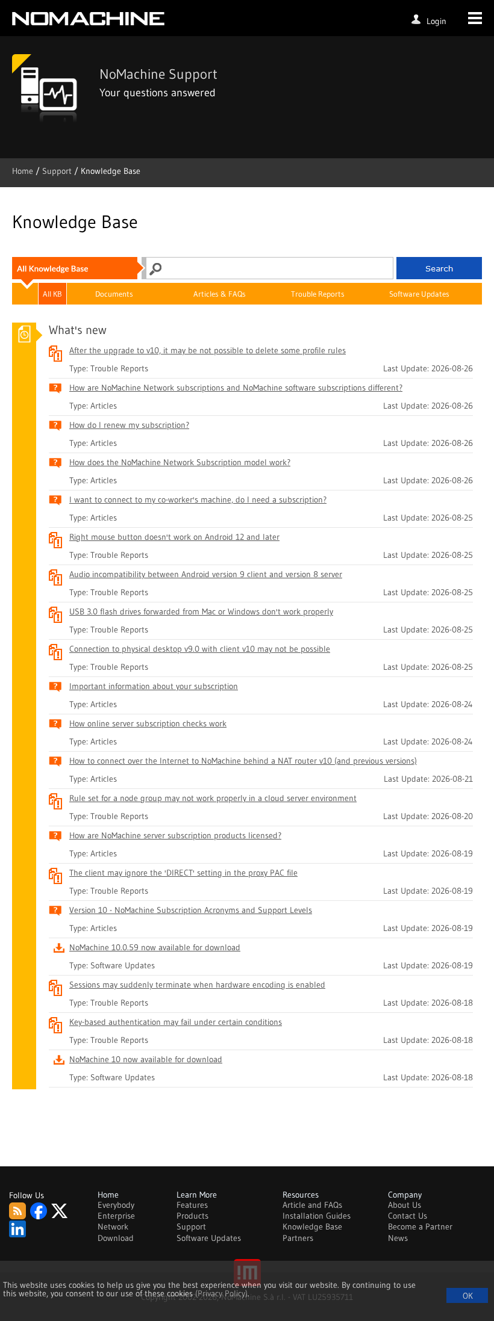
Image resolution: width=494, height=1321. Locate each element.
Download (116, 1238)
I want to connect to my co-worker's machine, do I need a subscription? (198, 499)
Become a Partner (420, 1226)
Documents (114, 294)
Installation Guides (317, 1215)
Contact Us (407, 1215)
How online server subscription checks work (148, 723)
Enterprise (116, 1215)
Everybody (116, 1204)
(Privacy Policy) (221, 1293)
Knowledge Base (312, 1226)
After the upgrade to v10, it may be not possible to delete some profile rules (207, 350)
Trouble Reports (318, 294)
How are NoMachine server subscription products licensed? (175, 835)
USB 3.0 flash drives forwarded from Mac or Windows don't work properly (201, 611)
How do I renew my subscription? (129, 424)
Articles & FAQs (219, 294)
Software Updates (419, 294)
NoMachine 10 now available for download (145, 1059)
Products (192, 1215)
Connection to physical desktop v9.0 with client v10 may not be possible (199, 648)
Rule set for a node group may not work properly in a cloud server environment (213, 798)
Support (58, 171)
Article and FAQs (312, 1204)
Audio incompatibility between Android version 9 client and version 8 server (205, 574)
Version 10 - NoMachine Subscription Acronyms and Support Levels (190, 910)
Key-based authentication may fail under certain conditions (175, 1021)
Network (113, 1226)
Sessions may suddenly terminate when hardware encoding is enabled (197, 984)
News (398, 1238)
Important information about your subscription (153, 686)
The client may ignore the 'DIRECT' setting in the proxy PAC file (183, 872)
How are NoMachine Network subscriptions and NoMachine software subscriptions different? (235, 387)
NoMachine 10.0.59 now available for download (154, 947)
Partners (298, 1238)
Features (192, 1204)
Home (24, 171)
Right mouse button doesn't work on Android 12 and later (174, 536)
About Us (404, 1204)
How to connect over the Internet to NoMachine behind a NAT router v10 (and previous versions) (243, 760)
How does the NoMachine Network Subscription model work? (179, 462)
